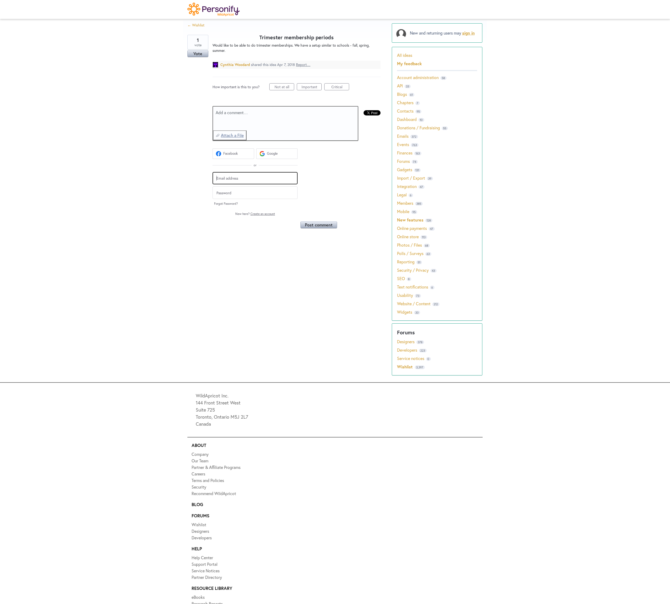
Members (405, 203)
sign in (468, 33)
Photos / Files (409, 245)
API (400, 85)
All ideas (404, 55)
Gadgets (404, 169)
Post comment (319, 225)
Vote (197, 53)
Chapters (405, 102)
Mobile (403, 211)
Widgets (404, 312)
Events (403, 144)
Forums (403, 161)
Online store (408, 236)
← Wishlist (195, 25)
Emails (403, 136)
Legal (402, 194)
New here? (255, 214)
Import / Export (411, 178)
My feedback (409, 63)
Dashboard (407, 119)
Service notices (411, 358)
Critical (340, 87)
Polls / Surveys (410, 253)
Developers (407, 350)
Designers (406, 341)
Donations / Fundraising (419, 127)
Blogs (402, 94)
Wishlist (405, 366)
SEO (401, 278)
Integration (407, 186)
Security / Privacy (413, 270)
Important (312, 87)
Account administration (418, 77)
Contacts (405, 111)
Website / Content (414, 303)
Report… (303, 64)
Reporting (406, 261)
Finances (404, 153)
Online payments (412, 228)
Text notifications (412, 287)
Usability (405, 295)
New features (410, 220)
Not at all (284, 87)
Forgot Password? (226, 204)
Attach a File (232, 135)
